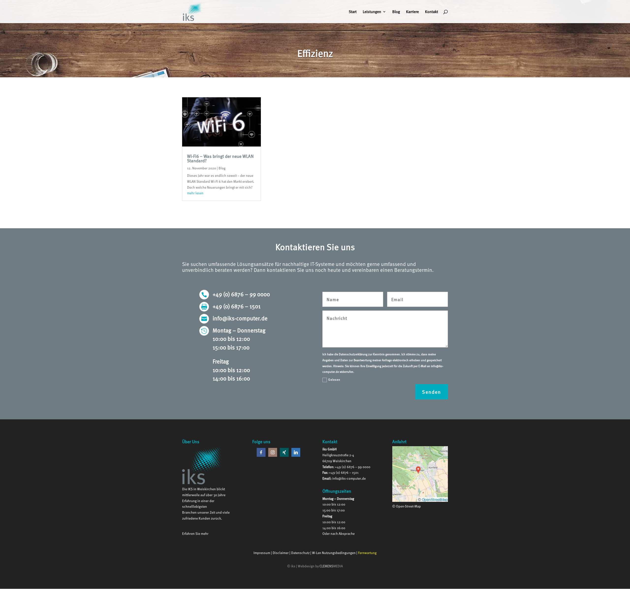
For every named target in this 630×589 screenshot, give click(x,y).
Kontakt (431, 12)
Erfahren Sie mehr (195, 533)
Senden (431, 391)
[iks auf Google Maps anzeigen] (420, 500)
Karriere (412, 12)
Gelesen (334, 379)
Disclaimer (281, 552)
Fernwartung (367, 552)
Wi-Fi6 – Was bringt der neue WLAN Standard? (220, 158)
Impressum (261, 552)
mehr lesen (195, 193)
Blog (396, 12)
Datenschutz (300, 552)
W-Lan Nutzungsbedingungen (334, 552)
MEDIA (331, 566)
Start (353, 12)
